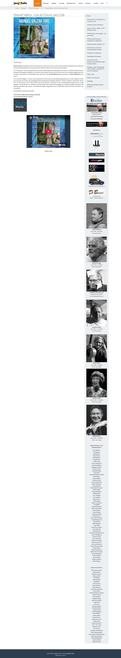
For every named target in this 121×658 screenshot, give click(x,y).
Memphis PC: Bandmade (94, 53)
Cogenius (63, 655)
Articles (81, 3)
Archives (87, 3)
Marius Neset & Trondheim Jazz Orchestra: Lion (96, 20)
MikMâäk (90, 81)
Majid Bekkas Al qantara (94, 56)
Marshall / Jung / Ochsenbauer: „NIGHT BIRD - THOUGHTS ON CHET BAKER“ (96, 69)
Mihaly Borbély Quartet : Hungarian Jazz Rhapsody (94, 39)
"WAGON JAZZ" (96, 114)
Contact (96, 3)
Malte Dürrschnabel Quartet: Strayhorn (95, 85)
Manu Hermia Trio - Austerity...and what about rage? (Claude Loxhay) (96, 61)
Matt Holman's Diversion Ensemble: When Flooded (94, 48)
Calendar (53, 3)
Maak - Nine (90, 74)
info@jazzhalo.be (58, 653)
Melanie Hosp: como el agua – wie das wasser (96, 34)
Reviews (37, 3)
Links (102, 3)
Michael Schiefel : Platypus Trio (96, 44)
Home (17, 8)
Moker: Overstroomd (93, 77)
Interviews (46, 3)
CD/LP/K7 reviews (33, 8)
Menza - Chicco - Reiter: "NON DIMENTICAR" (96, 29)
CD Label (61, 3)
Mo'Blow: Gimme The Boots (95, 25)
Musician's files (71, 3)
